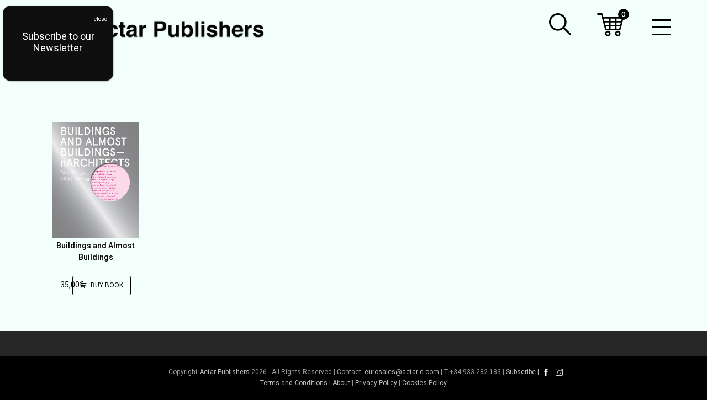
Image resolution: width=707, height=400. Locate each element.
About (341, 383)
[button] (560, 24)
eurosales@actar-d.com (402, 372)
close (100, 19)
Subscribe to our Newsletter (58, 42)
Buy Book (107, 285)
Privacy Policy (376, 383)
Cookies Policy (424, 383)
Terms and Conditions (294, 383)
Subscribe (521, 372)
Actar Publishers (224, 372)
